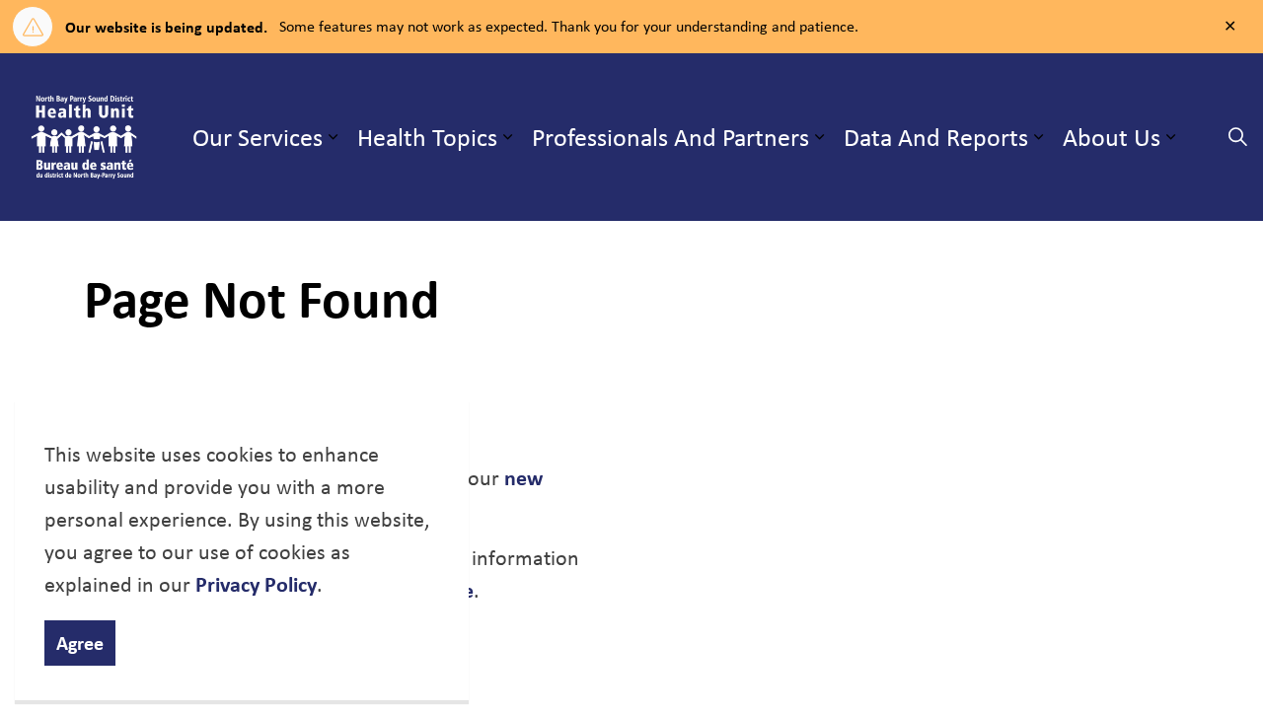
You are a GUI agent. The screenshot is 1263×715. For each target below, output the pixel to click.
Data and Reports (936, 136)
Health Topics (427, 136)
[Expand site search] (1237, 137)
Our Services (257, 136)
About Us (1111, 136)
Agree (80, 642)
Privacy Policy (256, 584)
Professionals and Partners (670, 136)
